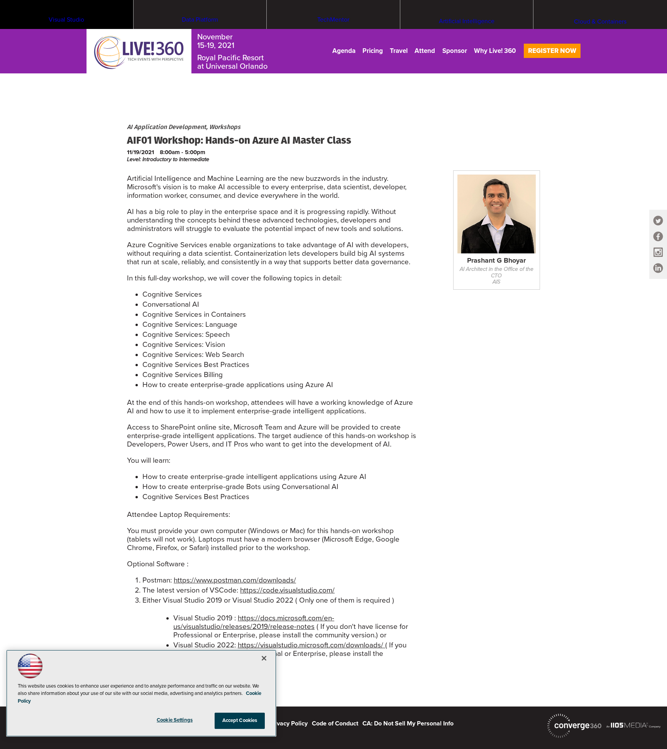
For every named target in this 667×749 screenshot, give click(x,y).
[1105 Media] (633, 725)
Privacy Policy (288, 723)
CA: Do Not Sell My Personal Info (408, 723)
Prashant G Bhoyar (496, 261)
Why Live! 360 (495, 51)
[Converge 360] (574, 726)
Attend (425, 51)
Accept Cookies (239, 720)
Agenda (344, 51)
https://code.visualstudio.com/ (287, 590)
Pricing (372, 51)
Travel (399, 51)
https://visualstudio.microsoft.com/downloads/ (311, 645)
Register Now (552, 51)
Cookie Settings (175, 720)
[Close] (264, 658)
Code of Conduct (335, 723)
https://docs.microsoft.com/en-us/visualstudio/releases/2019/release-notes (253, 622)
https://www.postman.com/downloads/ (235, 580)
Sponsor (454, 51)
